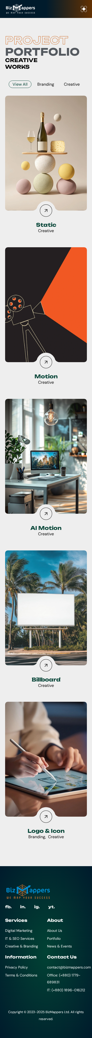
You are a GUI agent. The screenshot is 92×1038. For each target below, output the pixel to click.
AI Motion (46, 528)
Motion (46, 376)
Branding (45, 84)
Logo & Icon (46, 831)
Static (46, 225)
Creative (72, 84)
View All (20, 84)
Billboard (46, 679)
